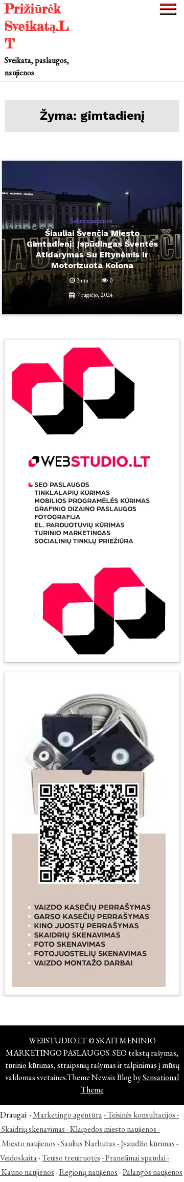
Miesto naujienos (29, 1143)
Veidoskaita (18, 1157)
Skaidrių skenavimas (33, 1129)
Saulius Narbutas (88, 1143)
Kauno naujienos (28, 1172)
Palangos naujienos (152, 1172)
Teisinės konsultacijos (141, 1114)
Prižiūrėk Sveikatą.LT (37, 26)
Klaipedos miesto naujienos (113, 1129)
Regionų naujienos (88, 1172)
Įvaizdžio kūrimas (148, 1143)
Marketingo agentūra (67, 1114)
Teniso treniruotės (71, 1157)
